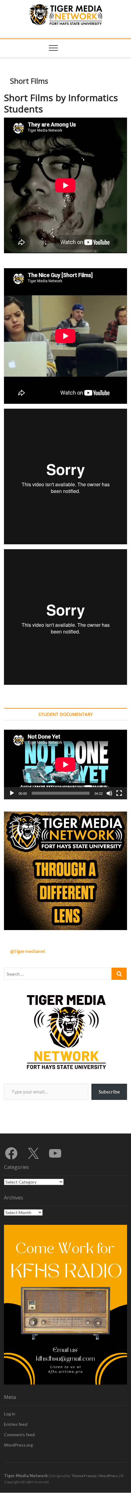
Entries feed (15, 1424)
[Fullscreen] (119, 793)
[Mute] (109, 793)
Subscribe (109, 1091)
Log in (9, 1413)
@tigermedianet (27, 951)
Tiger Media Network (26, 1475)
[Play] (12, 793)
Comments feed (19, 1434)
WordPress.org (18, 1444)
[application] (65, 764)
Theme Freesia (84, 1475)
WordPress (108, 1475)
